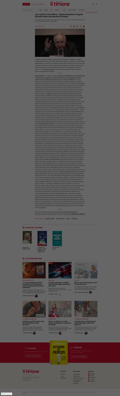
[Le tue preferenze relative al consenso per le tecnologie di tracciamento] (6, 394)
